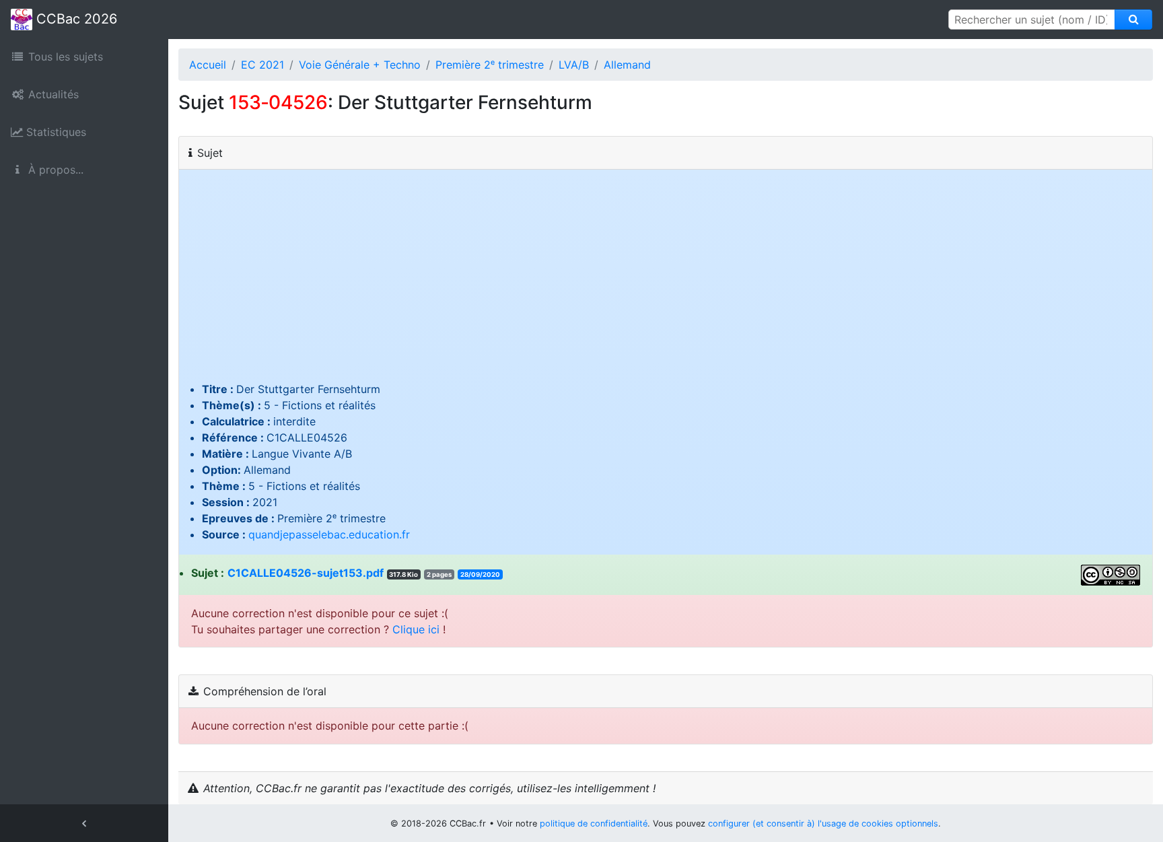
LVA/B (574, 64)
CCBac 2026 (74, 19)
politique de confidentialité (593, 823)
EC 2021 (262, 64)
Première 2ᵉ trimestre (489, 64)
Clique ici (415, 629)
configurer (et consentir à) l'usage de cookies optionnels (823, 823)
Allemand (627, 64)
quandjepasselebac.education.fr (329, 534)
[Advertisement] (665, 280)
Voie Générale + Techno (360, 64)
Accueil (207, 64)
